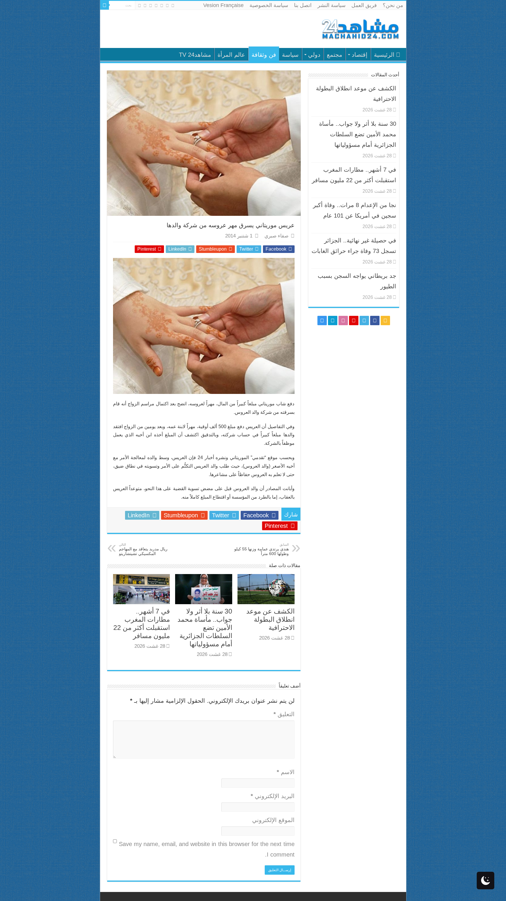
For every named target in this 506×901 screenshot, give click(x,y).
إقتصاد (359, 54)
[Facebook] (167, 5)
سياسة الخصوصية (268, 5)
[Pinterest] (156, 5)
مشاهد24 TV (195, 54)
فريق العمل (364, 5)
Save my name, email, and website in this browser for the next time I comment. (207, 849)
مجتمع (334, 54)
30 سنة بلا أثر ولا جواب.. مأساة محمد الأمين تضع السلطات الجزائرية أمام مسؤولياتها (204, 627)
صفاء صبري (276, 236)
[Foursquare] (145, 5)
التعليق (284, 714)
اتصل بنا (303, 5)
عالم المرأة (231, 54)
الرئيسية (384, 54)
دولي (314, 54)
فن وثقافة (264, 54)
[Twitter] (162, 5)
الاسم (286, 772)
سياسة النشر (331, 5)
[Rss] (173, 5)
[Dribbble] (150, 5)
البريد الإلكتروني (273, 796)
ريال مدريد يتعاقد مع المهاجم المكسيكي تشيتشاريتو (143, 549)
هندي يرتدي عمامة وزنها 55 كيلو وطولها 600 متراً (261, 549)
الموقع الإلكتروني (273, 820)
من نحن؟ (393, 5)
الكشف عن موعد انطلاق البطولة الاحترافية (270, 619)
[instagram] (139, 5)
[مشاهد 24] (360, 28)
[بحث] (104, 5)
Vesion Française (223, 5)
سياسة (290, 54)
